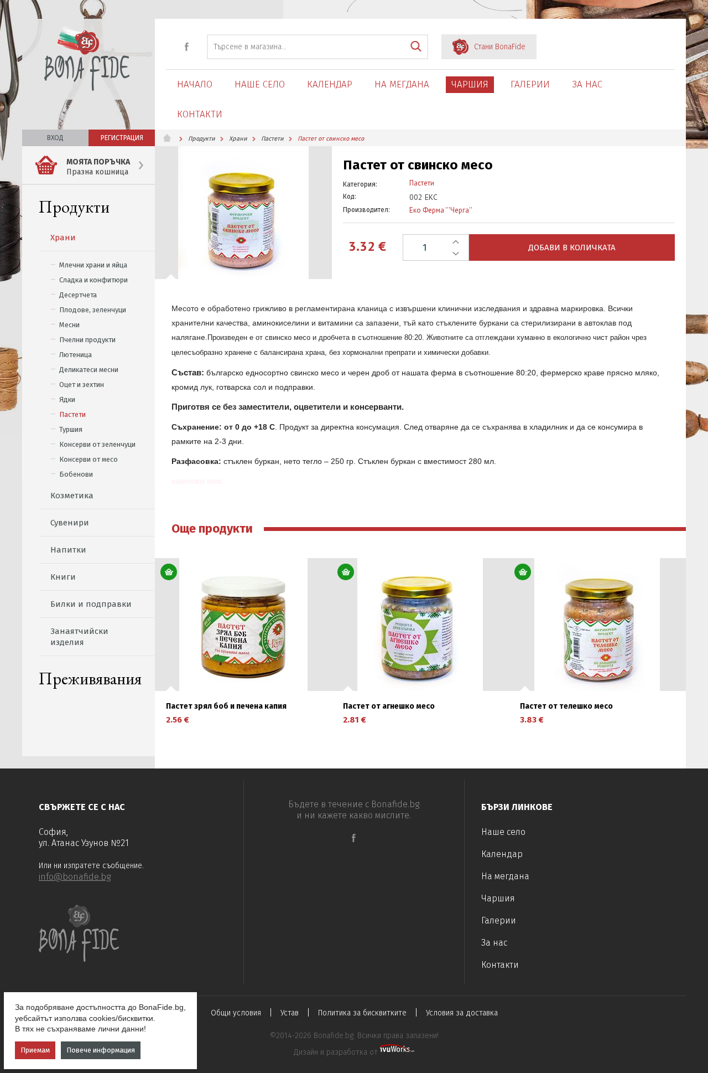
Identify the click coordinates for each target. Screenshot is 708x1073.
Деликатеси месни (88, 369)
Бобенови (76, 474)
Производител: (366, 210)
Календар (329, 84)
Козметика (71, 496)
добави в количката (572, 247)
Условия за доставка (462, 1013)
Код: (349, 196)
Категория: (360, 184)
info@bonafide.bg (75, 876)
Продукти (74, 207)
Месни (69, 325)
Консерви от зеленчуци (97, 444)
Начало (194, 84)
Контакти (199, 114)
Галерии (530, 84)
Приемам (35, 1050)
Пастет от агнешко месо (389, 706)
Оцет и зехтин (81, 384)
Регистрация (122, 138)
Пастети (72, 414)
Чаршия (469, 84)
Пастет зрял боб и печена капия (226, 706)
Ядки (67, 399)
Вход (55, 138)
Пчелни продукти (87, 340)
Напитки (68, 550)
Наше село (260, 84)
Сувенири (69, 523)
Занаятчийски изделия (79, 636)
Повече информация (100, 1050)
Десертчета (78, 295)
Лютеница (75, 354)
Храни (63, 238)
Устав (289, 1013)
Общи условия (236, 1013)
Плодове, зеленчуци (92, 310)
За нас (587, 84)
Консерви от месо (88, 459)
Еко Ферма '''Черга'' (440, 210)
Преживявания (90, 678)
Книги (63, 577)
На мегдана (401, 84)
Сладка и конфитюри (93, 280)
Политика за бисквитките (362, 1013)
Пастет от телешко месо (566, 706)
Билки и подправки (91, 604)
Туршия (70, 429)
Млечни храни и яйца (93, 265)
